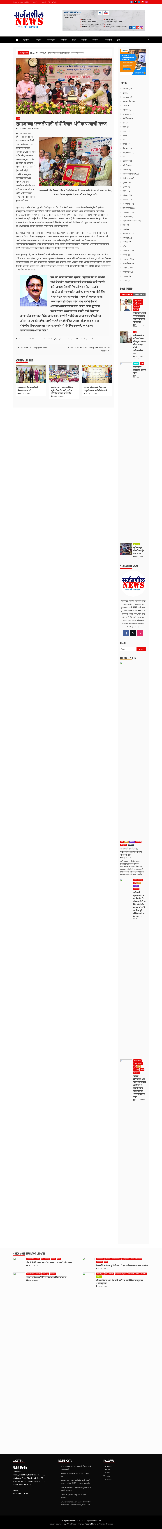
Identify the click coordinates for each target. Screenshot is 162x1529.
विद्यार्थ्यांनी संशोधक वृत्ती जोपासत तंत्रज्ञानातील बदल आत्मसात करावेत (122, 1265)
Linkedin (139, 2)
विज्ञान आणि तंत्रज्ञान (130, 221)
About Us (35, 2)
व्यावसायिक (126, 233)
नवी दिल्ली (126, 165)
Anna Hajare (23, 339)
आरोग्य (125, 105)
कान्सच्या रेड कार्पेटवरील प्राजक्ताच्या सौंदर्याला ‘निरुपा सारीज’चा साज (131, 851)
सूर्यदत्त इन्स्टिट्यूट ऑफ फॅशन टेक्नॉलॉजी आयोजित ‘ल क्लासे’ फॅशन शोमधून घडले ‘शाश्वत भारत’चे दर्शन (139, 1086)
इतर (118, 40)
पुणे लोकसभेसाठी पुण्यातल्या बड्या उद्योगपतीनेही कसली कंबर (139, 317)
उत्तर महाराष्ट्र (127, 114)
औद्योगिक (126, 118)
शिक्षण (74, 40)
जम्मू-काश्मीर (127, 152)
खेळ (124, 139)
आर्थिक (125, 110)
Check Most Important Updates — (30, 1253)
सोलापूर (125, 276)
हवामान (125, 280)
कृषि (124, 122)
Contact (43, 2)
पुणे (124, 182)
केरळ (124, 127)
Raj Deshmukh (62, 339)
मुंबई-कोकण (127, 208)
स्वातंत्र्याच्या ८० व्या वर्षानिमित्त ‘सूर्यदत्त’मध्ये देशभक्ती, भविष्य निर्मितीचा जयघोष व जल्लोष (62, 390)
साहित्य (125, 267)
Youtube (142, 2)
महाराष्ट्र (26, 40)
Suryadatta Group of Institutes (94, 339)
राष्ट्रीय (38, 40)
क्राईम (125, 135)
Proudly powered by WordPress (63, 1524)
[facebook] (126, 633)
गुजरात (125, 144)
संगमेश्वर (125, 242)
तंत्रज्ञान (84, 40)
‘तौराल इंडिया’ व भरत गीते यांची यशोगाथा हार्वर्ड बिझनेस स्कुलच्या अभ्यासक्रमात (119, 1281)
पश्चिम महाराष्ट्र (128, 174)
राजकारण (126, 212)
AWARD (31, 339)
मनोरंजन (95, 40)
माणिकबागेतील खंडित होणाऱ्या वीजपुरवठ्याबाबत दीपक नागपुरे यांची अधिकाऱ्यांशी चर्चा (139, 344)
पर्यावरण (125, 169)
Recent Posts (139, 294)
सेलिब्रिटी (126, 272)
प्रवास (125, 186)
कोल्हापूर (125, 131)
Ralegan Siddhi (73, 339)
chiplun (125, 88)
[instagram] (140, 633)
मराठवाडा (126, 199)
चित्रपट (125, 148)
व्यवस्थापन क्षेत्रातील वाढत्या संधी (139, 369)
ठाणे (124, 157)
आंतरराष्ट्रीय (51, 40)
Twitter (135, 2)
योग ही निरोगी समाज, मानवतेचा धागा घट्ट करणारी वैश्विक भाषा (49, 1262)
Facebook (131, 2)
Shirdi (81, 339)
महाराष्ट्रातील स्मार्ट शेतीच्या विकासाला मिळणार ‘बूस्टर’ (46, 1276)
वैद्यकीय (125, 229)
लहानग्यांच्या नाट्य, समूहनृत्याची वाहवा (34, 347)
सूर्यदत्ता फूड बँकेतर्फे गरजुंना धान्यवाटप (138, 550)
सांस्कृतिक (126, 263)
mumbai (126, 97)
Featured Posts (128, 658)
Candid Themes (106, 1524)
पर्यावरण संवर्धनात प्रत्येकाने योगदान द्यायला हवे (28, 389)
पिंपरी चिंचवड (127, 178)
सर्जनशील (108, 40)
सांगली (125, 255)
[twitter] (133, 633)
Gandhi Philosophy (50, 339)
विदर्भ (124, 225)
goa (124, 93)
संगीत (124, 246)
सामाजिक (64, 40)
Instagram (146, 2)
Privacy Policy (52, 2)
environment (38, 339)
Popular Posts (127, 294)
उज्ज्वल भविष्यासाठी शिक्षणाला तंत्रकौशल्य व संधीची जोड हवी (95, 389)
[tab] (126, 294)
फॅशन (124, 191)
